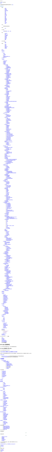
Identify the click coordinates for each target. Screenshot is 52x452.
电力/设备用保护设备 (8, 270)
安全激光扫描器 (7, 149)
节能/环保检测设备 (5, 397)
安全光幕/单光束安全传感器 (8, 147)
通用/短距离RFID (8, 240)
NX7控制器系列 (8, 204)
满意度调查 (4, 417)
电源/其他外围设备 (5, 263)
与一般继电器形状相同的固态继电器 (11, 172)
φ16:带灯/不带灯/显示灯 (9, 134)
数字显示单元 (7, 273)
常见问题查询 (5, 296)
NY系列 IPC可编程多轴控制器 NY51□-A (11, 218)
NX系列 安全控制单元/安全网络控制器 (11, 159)
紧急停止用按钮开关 (9, 140)
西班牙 (6, 20)
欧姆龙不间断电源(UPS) (6, 427)
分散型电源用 (8, 272)
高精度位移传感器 (8, 74)
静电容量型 (7, 91)
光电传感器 (6, 68)
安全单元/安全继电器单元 (8, 161)
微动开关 (6, 117)
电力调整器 (6, 174)
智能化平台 (4, 57)
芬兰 (5, 12)
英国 (5, 23)
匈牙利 (6, 14)
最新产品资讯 (2, 354)
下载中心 (3, 291)
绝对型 (7, 103)
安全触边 (6, 155)
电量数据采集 (8, 260)
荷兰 (5, 16)
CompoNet (7, 233)
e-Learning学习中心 (5, 310)
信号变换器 (6, 200)
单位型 (7, 274)
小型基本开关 (8, 118)
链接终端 (7, 278)
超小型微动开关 (8, 119)
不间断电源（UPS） (7, 267)
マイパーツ (4, 332)
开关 (4, 113)
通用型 (7, 189)
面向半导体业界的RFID (9, 239)
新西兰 (6, 36)
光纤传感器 (6, 64)
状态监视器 (6, 266)
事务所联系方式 (5, 324)
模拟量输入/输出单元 (9, 364)
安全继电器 (6, 157)
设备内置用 (7, 167)
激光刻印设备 (7, 275)
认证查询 (4, 301)
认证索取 (4, 402)
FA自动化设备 (5, 202)
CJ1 (6, 223)
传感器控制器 (8, 282)
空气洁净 (6, 262)
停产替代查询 (5, 299)
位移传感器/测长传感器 (8, 73)
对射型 (7, 95)
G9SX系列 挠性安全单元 (9, 162)
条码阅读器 (7, 86)
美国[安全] (6, 46)
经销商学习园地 (5, 311)
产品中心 (1, 390)
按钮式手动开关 (8, 139)
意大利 (6, 15)
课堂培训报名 (5, 415)
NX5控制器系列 (8, 203)
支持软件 (7, 193)
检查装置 (4, 289)
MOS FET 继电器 (8, 177)
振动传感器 (7, 108)
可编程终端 (6, 235)
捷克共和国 (6, 10)
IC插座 (7, 287)
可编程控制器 (7, 219)
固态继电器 (6, 170)
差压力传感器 (8, 258)
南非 (5, 28)
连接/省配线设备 (7, 276)
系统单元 (8, 368)
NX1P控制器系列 (4, 341)
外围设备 (7, 72)
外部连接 (7, 286)
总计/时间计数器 (8, 186)
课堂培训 (4, 306)
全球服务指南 (5, 419)
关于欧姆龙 (3, 320)
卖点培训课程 (7, 313)
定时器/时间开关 (7, 181)
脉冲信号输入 (8, 198)
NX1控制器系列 (8, 205)
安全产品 (4, 145)
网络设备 (6, 230)
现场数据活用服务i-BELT (6, 56)
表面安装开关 (8, 122)
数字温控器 (6, 188)
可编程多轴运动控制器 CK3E (10, 217)
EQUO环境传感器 (7, 256)
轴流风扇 (6, 268)
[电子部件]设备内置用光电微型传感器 (11, 101)
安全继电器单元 (8, 163)
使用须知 (3, 437)
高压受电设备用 (8, 271)
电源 (5, 264)
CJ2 (6, 224)
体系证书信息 (4, 373)
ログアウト (4, 333)
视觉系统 (7, 250)
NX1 (7, 220)
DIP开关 (7, 142)
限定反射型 (7, 97)
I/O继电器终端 (7, 169)
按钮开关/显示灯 (7, 131)
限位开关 (6, 124)
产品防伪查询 (4, 371)
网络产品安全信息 (5, 405)
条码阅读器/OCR (7, 85)
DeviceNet (7, 234)
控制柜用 (7, 166)
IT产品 (6, 236)
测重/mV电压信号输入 (9, 197)
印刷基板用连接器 (7, 283)
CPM (7, 226)
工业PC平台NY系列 (9, 207)
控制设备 (4, 180)
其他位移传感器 (8, 77)
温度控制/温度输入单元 (10, 365)
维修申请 (4, 412)
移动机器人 (6, 251)
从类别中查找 (5, 60)
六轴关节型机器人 (8, 248)
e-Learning (4, 413)
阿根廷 (6, 48)
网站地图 (3, 440)
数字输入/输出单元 (9, 363)
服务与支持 (1, 411)
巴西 (5, 44)
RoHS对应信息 (5, 300)
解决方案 (3, 50)
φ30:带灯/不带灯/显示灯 (9, 136)
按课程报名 (6, 307)
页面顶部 (1, 379)
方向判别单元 (8, 104)
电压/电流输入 (8, 196)
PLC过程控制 (8, 228)
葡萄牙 (6, 18)
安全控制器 (6, 158)
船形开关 (7, 144)
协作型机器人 (7, 252)
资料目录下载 (2, 406)
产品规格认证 (4, 372)
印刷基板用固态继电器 (9, 178)
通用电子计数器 (8, 185)
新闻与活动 (1, 387)
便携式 (7, 254)
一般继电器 (6, 165)
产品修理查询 (5, 416)
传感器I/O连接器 (8, 281)
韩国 (5, 42)
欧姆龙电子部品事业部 (6, 428)
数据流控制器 (7, 213)
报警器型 (7, 190)
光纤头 (7, 65)
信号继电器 (7, 176)
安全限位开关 (8, 130)
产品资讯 (3, 59)
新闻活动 (3, 316)
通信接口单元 (8, 367)
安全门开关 (6, 150)
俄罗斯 (6, 19)
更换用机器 (7, 227)
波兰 (5, 17)
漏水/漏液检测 (8, 116)
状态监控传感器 (7, 112)
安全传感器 (6, 146)
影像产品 (6, 87)
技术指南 (3, 376)
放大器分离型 (8, 69)
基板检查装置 (7, 290)
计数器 (6, 184)
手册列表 (4, 408)
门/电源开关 (8, 123)
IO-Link (7, 211)
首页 (2, 337)
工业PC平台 (6, 215)
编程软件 (7, 249)
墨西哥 (6, 47)
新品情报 (4, 61)
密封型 (7, 121)
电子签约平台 (5, 327)
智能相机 (7, 81)
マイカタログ (5, 331)
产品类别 (3, 339)
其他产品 (7, 92)
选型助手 (4, 62)
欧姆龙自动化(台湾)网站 (6, 426)
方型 (7, 90)
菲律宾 (6, 37)
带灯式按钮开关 (8, 138)
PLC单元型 (7, 192)
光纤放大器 (7, 66)
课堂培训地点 (7, 308)
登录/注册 (3, 329)
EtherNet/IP (7, 212)
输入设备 (7, 194)
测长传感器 (7, 76)
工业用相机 (7, 82)
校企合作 (4, 424)
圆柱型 (7, 89)
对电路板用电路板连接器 (9, 285)
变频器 (6, 243)
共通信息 (4, 63)
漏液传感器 (7, 109)
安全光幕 (7, 148)
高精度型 (7, 126)
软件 (7, 209)
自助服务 (3, 293)
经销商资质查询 (5, 297)
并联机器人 (7, 246)
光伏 (4, 55)
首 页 (2, 49)
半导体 (4, 383)
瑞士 (5, 21)
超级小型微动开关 (8, 120)
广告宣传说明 (3, 439)
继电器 (4, 393)
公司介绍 (4, 421)
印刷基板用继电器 (7, 175)
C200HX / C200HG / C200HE (10, 225)
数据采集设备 (7, 259)
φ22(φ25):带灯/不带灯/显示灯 (10, 135)
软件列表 (4, 409)
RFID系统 (6, 237)
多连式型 (7, 128)
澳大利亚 (6, 33)
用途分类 (7, 99)
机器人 (4, 245)
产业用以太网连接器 (9, 279)
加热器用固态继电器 (9, 171)
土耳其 (6, 22)
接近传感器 (6, 88)
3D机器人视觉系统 (8, 80)
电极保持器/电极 (8, 115)
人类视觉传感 (8, 111)
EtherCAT (7, 232)
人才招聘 (4, 326)
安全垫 (6, 154)
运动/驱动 (4, 241)
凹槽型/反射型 (8, 96)
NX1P (7, 221)
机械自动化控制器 (5, 361)
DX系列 (7, 214)
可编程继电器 (7, 201)
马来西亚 (6, 35)
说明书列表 (4, 410)
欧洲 (5, 8)
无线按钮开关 (8, 132)
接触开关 (7, 127)
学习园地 (3, 303)
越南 (5, 39)
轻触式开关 (7, 143)
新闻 (4, 319)
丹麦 (5, 11)
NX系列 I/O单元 (8, 208)
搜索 (8, 336)
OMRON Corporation (4, 436)
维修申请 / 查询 (5, 295)
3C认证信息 (3, 374)
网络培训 (4, 314)
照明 (7, 84)
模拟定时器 (7, 182)
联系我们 (1, 420)
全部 (4, 53)
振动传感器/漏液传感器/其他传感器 (9, 107)
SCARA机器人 (8, 247)
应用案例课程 (7, 312)
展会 (4, 318)
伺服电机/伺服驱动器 (8, 244)
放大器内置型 (8, 70)
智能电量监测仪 (8, 255)
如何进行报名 (7, 309)
